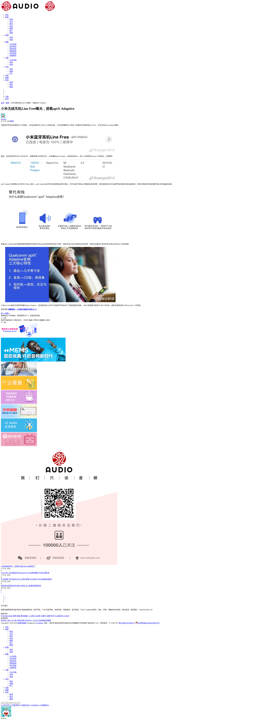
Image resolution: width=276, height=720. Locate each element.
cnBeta (8, 620)
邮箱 (11, 87)
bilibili (10, 616)
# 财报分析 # (25, 705)
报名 (11, 69)
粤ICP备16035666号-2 (127, 623)
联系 (7, 80)
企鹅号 (43, 616)
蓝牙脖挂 (12, 46)
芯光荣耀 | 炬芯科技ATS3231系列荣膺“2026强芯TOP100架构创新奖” (26, 579)
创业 (11, 26)
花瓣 (48, 616)
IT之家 (14, 620)
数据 (11, 28)
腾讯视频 (24, 616)
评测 (7, 35)
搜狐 (18, 616)
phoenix (3, 119)
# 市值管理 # (15, 705)
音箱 (11, 40)
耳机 (11, 37)
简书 (52, 616)
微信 (11, 84)
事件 (11, 24)
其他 (11, 64)
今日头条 (4, 616)
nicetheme (39, 623)
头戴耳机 (12, 55)
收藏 (7, 313)
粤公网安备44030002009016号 (148, 623)
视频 (7, 78)
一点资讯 (31, 616)
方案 (7, 58)
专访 (11, 21)
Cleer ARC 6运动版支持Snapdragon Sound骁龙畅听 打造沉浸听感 (25, 573)
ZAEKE (35, 620)
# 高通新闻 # (44, 705)
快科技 (3, 620)
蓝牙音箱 (12, 53)
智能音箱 (12, 51)
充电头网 (20, 620)
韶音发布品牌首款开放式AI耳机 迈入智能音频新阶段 (21, 586)
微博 (11, 82)
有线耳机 (12, 49)
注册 (7, 96)
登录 (7, 99)
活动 (7, 67)
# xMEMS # (35, 705)
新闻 (7, 17)
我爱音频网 (22, 623)
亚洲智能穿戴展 (45, 620)
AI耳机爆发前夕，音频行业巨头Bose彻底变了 (18, 566)
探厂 (11, 31)
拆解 (7, 42)
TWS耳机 (13, 44)
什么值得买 (58, 616)
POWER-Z (28, 620)
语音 (11, 62)
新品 (11, 19)
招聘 (11, 33)
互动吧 (38, 616)
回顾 (11, 71)
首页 (7, 15)
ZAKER (66, 616)
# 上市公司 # (5, 705)
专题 (7, 75)
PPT (11, 73)
